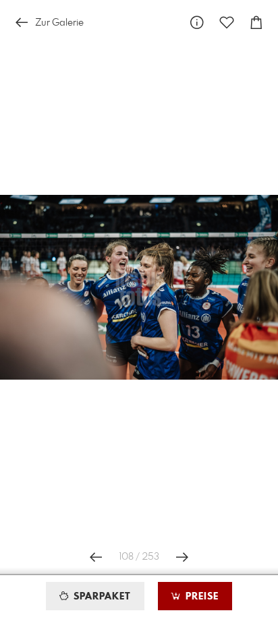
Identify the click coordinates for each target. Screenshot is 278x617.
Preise (200, 596)
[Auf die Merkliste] (227, 22)
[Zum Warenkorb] (256, 22)
